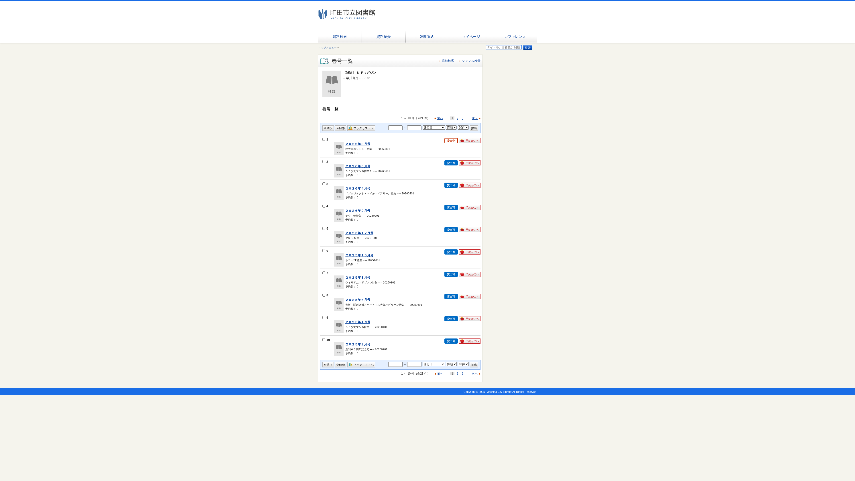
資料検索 (340, 37)
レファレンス (515, 37)
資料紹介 (384, 37)
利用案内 (427, 37)
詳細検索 (448, 61)
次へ (475, 118)
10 (328, 340)
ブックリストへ (363, 128)
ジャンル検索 (471, 61)
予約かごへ (472, 140)
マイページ (471, 37)
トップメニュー (327, 47)
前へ (440, 118)
